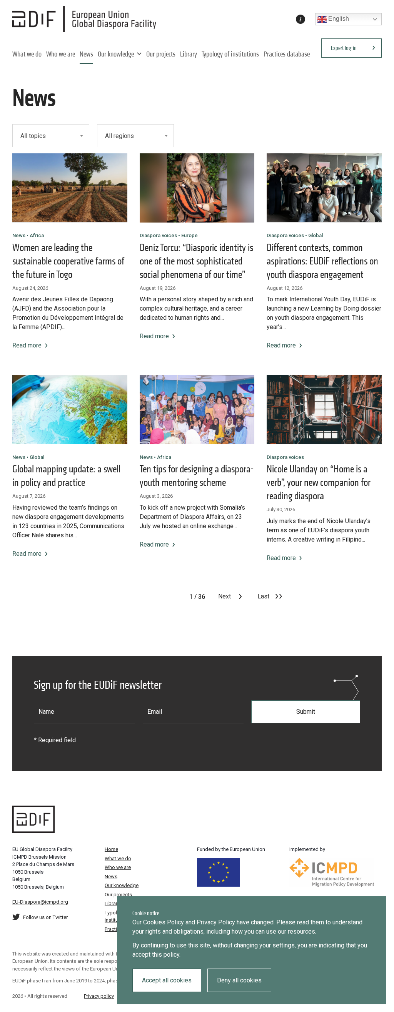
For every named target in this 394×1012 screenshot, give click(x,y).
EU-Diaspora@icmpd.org (40, 902)
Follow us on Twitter (45, 917)
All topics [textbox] (33, 136)
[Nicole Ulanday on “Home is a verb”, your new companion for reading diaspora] (324, 409)
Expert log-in (344, 48)
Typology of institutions (230, 54)
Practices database (287, 54)
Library (188, 54)
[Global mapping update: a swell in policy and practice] (69, 409)
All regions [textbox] (119, 136)
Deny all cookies (239, 980)
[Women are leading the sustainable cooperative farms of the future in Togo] (69, 188)
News (86, 54)
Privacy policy (99, 996)
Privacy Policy (216, 922)
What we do (27, 54)
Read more (27, 345)
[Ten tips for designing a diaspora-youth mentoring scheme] (197, 409)
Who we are (60, 54)
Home (111, 849)
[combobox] (50, 135)
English (338, 18)
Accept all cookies (167, 980)
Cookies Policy (163, 922)
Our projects (160, 54)
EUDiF (86, 19)
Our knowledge (116, 54)
